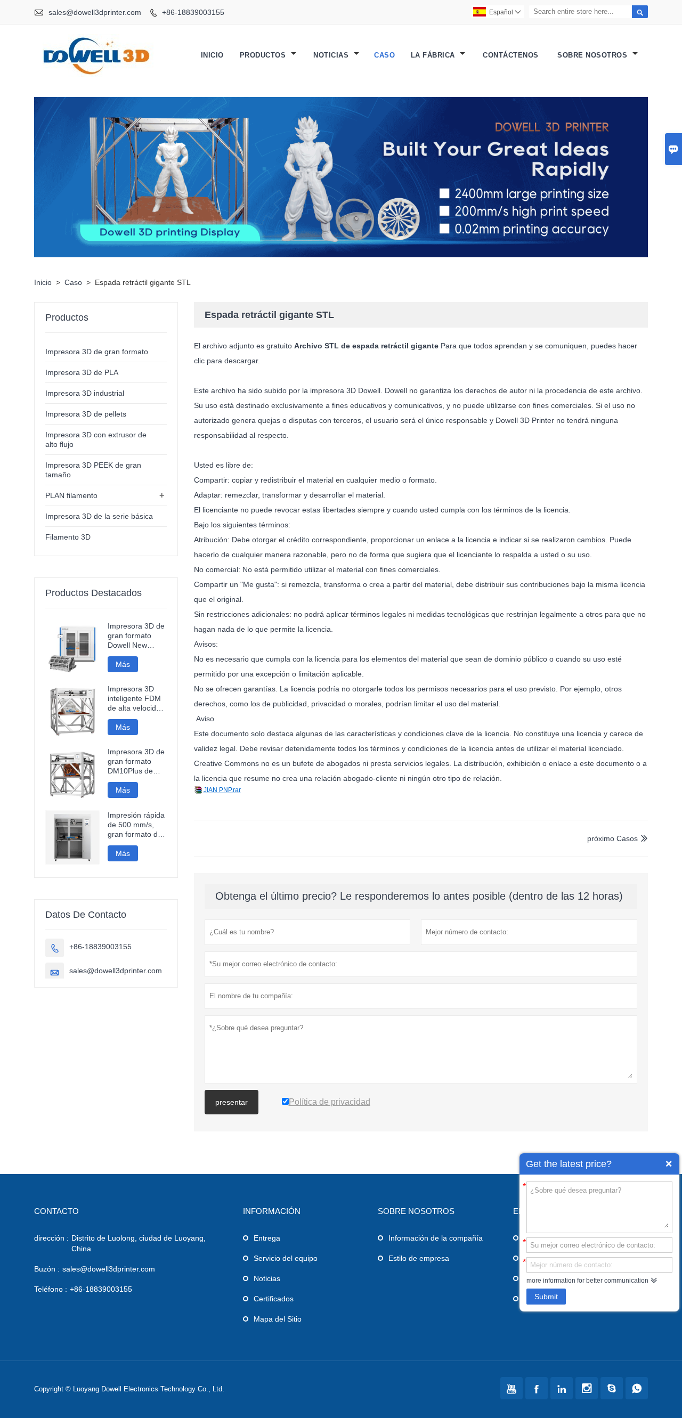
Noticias (267, 1278)
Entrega (267, 1238)
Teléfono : (50, 1289)
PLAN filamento (71, 495)
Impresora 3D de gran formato (96, 351)
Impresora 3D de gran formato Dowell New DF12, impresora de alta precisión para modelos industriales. (136, 636)
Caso (384, 55)
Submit (546, 1296)
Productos (264, 55)
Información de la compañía (435, 1238)
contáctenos (511, 55)
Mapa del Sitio (278, 1319)
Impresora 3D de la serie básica (99, 516)
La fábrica (434, 55)
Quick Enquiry (668, 1164)
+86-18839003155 (193, 12)
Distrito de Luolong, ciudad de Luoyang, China (138, 1243)
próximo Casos (612, 838)
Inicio (212, 55)
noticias (332, 55)
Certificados (274, 1298)
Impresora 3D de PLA (81, 372)
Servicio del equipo (286, 1258)
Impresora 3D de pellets (85, 414)
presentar (231, 1102)
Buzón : (47, 1269)
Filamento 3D (68, 537)
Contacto (56, 1211)
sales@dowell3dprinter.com (94, 12)
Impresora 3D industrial (84, 393)
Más (123, 664)
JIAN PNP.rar (222, 790)
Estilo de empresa (418, 1258)
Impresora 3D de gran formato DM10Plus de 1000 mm (136, 761)
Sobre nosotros (593, 55)
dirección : (51, 1238)
